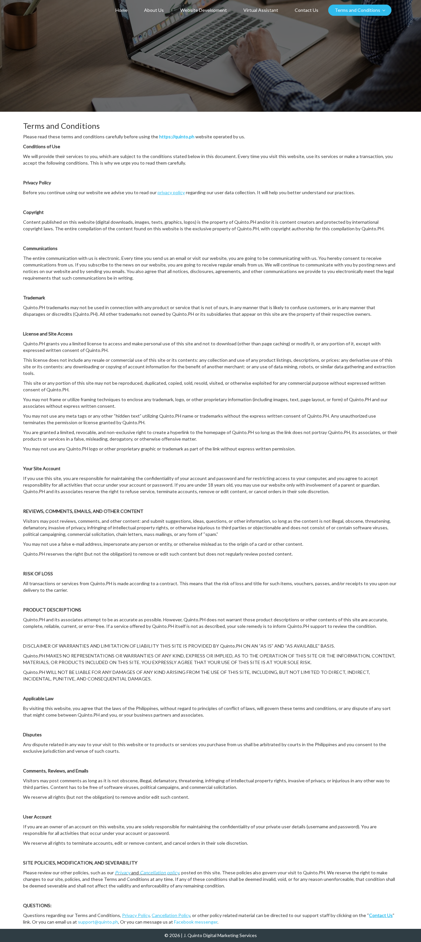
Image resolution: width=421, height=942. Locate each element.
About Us (154, 10)
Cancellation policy (159, 872)
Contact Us (306, 10)
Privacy (122, 872)
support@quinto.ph (98, 922)
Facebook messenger (195, 922)
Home (121, 10)
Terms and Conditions (357, 10)
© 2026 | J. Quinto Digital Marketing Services (210, 935)
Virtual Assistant (260, 10)
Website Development (203, 10)
